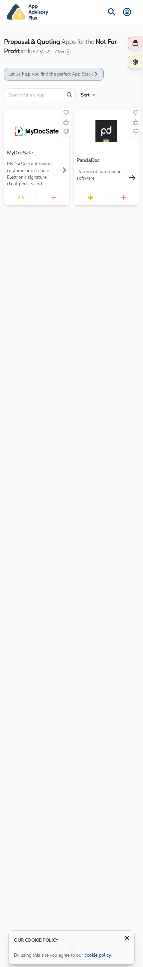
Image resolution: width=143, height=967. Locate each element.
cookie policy (97, 955)
